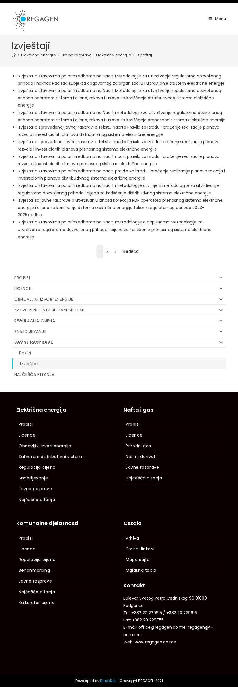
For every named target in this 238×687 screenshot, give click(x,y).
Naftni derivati (141, 456)
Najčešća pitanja (34, 374)
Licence (22, 288)
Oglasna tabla (141, 570)
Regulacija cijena (34, 321)
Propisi (22, 278)
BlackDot (108, 680)
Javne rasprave (33, 342)
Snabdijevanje (30, 331)
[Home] (14, 55)
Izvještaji (145, 55)
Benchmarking (34, 570)
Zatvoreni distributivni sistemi (49, 310)
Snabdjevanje (33, 478)
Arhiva (132, 538)
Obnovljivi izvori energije (43, 299)
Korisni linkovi (140, 549)
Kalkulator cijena (37, 602)
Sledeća (130, 251)
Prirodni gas (138, 446)
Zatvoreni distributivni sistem (50, 456)
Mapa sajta (138, 559)
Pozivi (25, 353)
